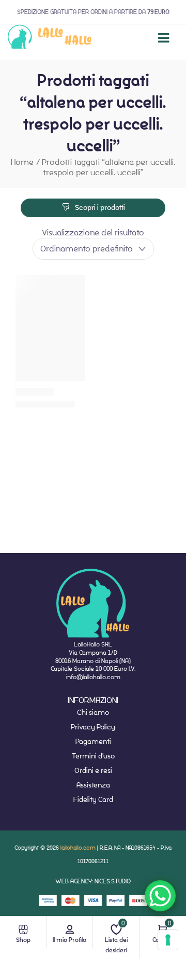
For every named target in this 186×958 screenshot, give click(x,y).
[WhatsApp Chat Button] (160, 895)
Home (22, 162)
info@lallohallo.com (93, 677)
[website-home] (50, 38)
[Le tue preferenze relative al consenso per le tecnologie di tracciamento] (168, 940)
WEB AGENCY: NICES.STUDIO (93, 881)
